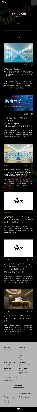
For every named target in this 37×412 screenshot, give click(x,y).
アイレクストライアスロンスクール (25, 397)
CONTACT (18, 386)
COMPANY (26, 363)
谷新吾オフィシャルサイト (9, 401)
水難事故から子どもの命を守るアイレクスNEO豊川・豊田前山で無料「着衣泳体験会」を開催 (18, 172)
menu (34, 2)
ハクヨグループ (9, 393)
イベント (18, 28)
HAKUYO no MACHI (26, 393)
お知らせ (18, 23)
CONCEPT (10, 348)
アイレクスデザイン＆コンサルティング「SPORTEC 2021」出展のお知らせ (18, 318)
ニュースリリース (18, 32)
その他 (18, 37)
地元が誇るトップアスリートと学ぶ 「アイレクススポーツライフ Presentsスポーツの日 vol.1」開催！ (18, 219)
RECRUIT (7, 369)
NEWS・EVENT (10, 363)
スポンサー (10, 397)
